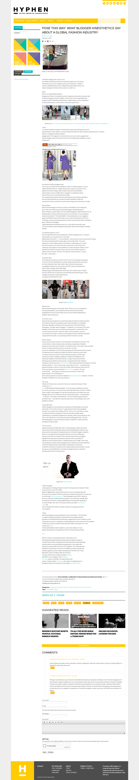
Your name (45, 700)
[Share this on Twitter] (45, 41)
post (58, 239)
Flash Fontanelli (67, 482)
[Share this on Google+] (48, 41)
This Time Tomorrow (58, 123)
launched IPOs (64, 363)
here (50, 526)
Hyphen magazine (22, 770)
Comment (45, 719)
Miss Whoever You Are (70, 123)
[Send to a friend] (50, 41)
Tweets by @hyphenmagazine (21, 79)
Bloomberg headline (76, 375)
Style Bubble (69, 302)
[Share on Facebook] (43, 41)
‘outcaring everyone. (57, 496)
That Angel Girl (104, 123)
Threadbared (59, 561)
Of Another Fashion (75, 563)
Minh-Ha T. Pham (53, 595)
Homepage (45, 713)
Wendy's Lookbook (94, 123)
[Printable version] (52, 41)
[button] (44, 722)
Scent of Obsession (83, 123)
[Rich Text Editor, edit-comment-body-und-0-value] (83, 727)
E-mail (44, 706)
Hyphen (69, 555)
